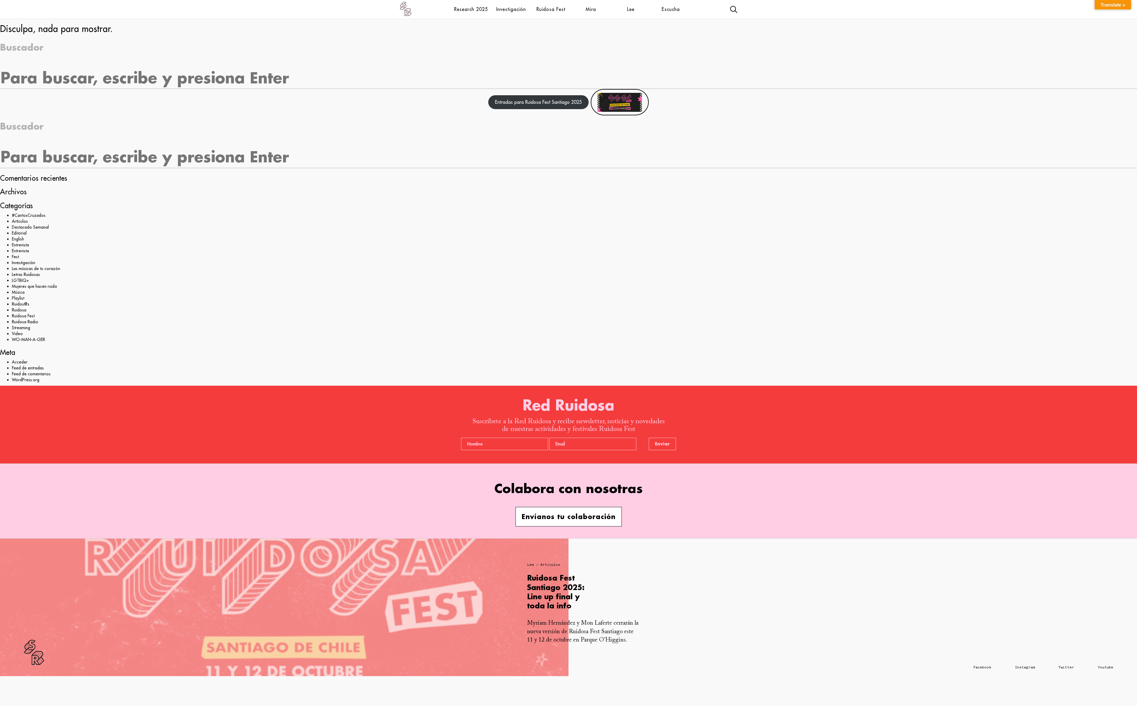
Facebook (982, 667)
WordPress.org (25, 379)
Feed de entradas (28, 368)
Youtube (1105, 667)
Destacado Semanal (30, 227)
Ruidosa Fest (551, 9)
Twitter (1066, 667)
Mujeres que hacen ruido (34, 286)
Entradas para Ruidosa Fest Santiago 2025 (538, 102)
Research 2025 (471, 9)
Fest (15, 256)
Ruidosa (19, 310)
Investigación (511, 9)
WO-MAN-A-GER (28, 339)
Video (17, 333)
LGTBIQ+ (20, 280)
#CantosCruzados (29, 215)
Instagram (1025, 667)
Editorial (19, 233)
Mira (591, 9)
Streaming (21, 327)
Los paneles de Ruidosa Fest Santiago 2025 (555, 587)
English (18, 239)
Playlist (18, 298)
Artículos (20, 221)
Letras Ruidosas (26, 274)
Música (18, 292)
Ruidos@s (20, 304)
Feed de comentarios (31, 374)
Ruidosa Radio (25, 321)
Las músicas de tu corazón (36, 268)
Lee (631, 9)
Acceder (20, 362)
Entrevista (20, 245)
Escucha (671, 9)
